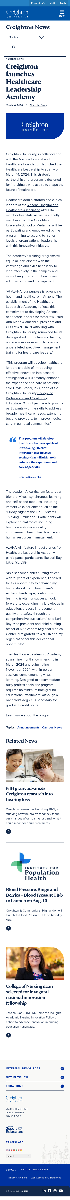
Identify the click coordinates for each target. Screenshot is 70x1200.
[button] (35, 1068)
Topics (14, 37)
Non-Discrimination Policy (34, 1169)
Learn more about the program (28, 715)
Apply (63, 3)
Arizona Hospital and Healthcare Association (32, 207)
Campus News (52, 727)
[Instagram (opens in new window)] (55, 1190)
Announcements (28, 727)
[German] (14, 1151)
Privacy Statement (17, 1177)
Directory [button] (32, 104)
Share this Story (38, 105)
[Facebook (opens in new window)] (49, 1190)
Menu (62, 16)
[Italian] (18, 1151)
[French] (11, 1151)
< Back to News (15, 59)
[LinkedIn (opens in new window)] (44, 1190)
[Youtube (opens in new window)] (61, 1190)
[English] (7, 1151)
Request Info (38, 3)
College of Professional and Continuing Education (29, 398)
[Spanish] (21, 1151)
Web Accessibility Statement (46, 1177)
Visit (52, 3)
